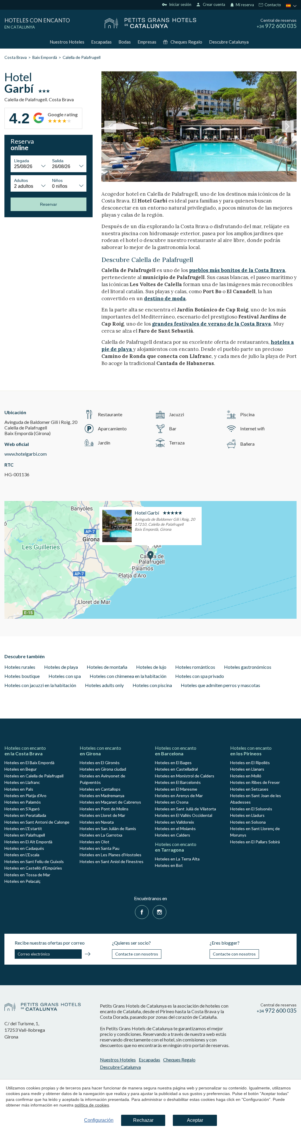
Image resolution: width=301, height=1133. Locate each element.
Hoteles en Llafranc (22, 782)
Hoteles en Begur (20, 769)
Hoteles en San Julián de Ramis (108, 828)
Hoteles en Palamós (22, 801)
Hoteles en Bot (169, 865)
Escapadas (101, 41)
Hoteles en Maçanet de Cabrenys (110, 801)
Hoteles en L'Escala (21, 854)
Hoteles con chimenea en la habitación (128, 676)
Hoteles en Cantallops (100, 789)
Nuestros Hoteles (67, 41)
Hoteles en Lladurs (247, 815)
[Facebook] (142, 911)
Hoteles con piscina (152, 685)
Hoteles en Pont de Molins (104, 808)
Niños (57, 180)
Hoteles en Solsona (248, 822)
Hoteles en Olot (94, 841)
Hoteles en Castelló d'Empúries (33, 867)
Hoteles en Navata (97, 822)
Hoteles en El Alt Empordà (28, 841)
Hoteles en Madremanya (102, 795)
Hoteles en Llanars (247, 769)
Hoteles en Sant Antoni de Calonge (36, 822)
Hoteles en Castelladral (176, 769)
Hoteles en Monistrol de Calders (184, 775)
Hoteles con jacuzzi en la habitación (40, 685)
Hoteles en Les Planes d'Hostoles (110, 854)
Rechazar (143, 1120)
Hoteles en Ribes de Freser (255, 782)
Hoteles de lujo (151, 667)
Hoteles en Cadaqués (24, 848)
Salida (57, 160)
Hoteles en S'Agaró (22, 808)
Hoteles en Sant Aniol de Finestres (111, 861)
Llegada (21, 160)
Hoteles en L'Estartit (23, 828)
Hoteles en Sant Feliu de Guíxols (34, 861)
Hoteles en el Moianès (175, 828)
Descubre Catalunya (229, 41)
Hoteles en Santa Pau (99, 848)
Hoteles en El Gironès (100, 762)
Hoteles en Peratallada (25, 815)
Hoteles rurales (19, 667)
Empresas (147, 41)
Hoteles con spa (65, 676)
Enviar (88, 955)
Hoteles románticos (195, 667)
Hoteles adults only (104, 685)
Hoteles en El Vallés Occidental (183, 815)
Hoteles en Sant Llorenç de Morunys (255, 831)
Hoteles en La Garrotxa (101, 834)
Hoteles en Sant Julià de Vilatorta (185, 808)
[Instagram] (159, 911)
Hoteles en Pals (18, 789)
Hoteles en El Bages (173, 762)
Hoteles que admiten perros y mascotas (220, 685)
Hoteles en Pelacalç (22, 881)
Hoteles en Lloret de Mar (102, 815)
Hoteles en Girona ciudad (103, 769)
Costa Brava (15, 57)
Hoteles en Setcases (249, 789)
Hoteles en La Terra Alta (177, 858)
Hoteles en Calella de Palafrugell (33, 775)
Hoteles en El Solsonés (251, 808)
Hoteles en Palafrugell (24, 834)
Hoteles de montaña (107, 667)
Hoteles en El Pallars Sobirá (255, 841)
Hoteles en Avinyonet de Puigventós (102, 779)
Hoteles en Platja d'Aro (25, 795)
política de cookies (92, 1105)
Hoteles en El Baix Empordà (29, 762)
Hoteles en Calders (172, 834)
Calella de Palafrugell (82, 57)
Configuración (98, 1120)
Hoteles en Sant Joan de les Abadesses (255, 798)
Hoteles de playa (61, 667)
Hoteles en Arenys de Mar (179, 795)
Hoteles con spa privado (199, 676)
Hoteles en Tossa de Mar (27, 874)
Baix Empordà (44, 57)
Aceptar (195, 1120)
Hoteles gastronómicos (247, 667)
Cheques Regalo (186, 41)
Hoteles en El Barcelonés (178, 782)
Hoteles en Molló (245, 775)
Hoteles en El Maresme (176, 789)
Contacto (272, 5)
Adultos (21, 180)
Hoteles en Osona (171, 801)
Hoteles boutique (22, 676)
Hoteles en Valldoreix (174, 822)
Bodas (124, 41)
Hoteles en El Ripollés (250, 762)
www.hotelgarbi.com (25, 454)
